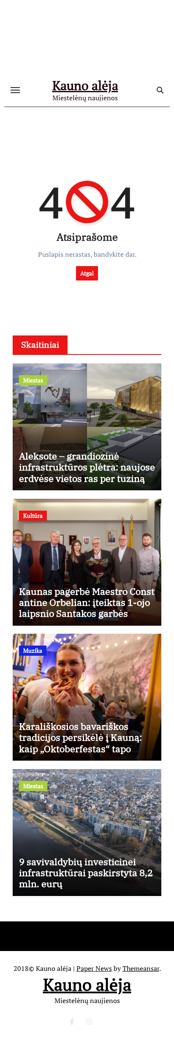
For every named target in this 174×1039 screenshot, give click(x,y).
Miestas (33, 380)
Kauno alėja (85, 85)
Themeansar (140, 968)
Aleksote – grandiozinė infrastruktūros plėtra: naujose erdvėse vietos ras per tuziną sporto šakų (87, 472)
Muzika (32, 650)
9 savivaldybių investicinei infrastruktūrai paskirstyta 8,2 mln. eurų (86, 872)
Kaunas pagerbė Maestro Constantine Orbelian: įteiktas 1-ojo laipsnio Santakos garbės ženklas (87, 608)
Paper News (94, 968)
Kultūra (33, 515)
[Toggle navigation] (15, 90)
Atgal (87, 273)
